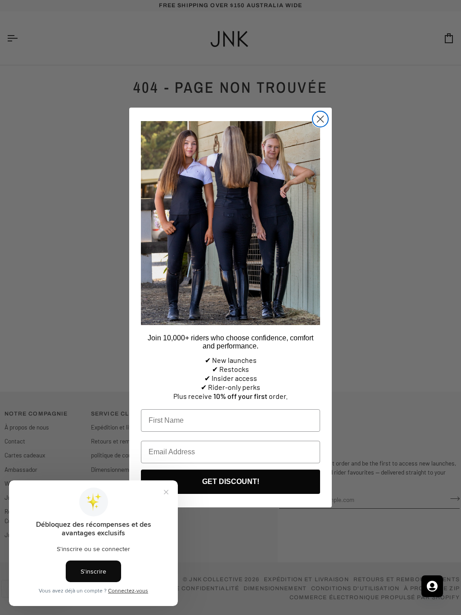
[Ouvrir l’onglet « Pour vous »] (432, 586)
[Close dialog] (320, 119)
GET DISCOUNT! (230, 481)
